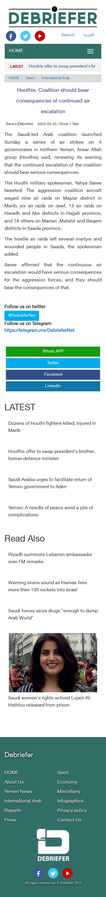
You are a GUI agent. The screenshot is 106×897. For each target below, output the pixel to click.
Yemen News (18, 792)
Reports (12, 811)
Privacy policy (72, 811)
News (30, 78)
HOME (16, 51)
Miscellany (68, 792)
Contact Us (69, 820)
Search (68, 35)
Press (10, 820)
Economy (67, 782)
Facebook (53, 374)
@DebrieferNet (21, 315)
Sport (63, 773)
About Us (14, 782)
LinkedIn (53, 386)
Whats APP (53, 351)
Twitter (53, 363)
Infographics (70, 801)
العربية (89, 35)
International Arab (55, 78)
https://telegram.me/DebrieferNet (39, 331)
